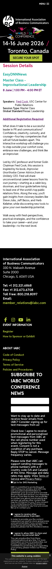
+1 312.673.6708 (21, 290)
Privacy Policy (11, 359)
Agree (24, 566)
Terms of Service (13, 364)
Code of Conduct (13, 354)
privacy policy (41, 563)
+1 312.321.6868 (20, 285)
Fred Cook (22, 101)
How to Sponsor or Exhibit (19, 336)
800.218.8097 (27, 294)
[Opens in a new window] (5, 320)
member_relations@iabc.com (24, 303)
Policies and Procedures (18, 369)
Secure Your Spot (26, 58)
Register (8, 331)
